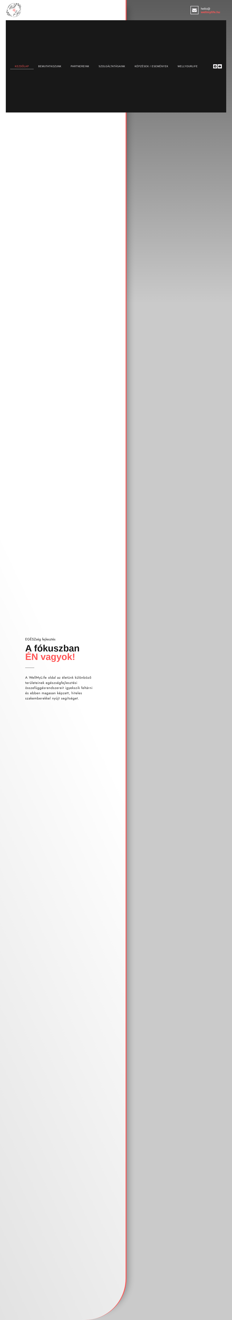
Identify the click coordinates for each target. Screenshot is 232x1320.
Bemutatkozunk (49, 66)
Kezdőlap (22, 66)
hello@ (205, 8)
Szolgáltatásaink (112, 66)
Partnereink (80, 66)
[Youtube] (220, 66)
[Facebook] (215, 66)
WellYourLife (188, 66)
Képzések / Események (151, 66)
